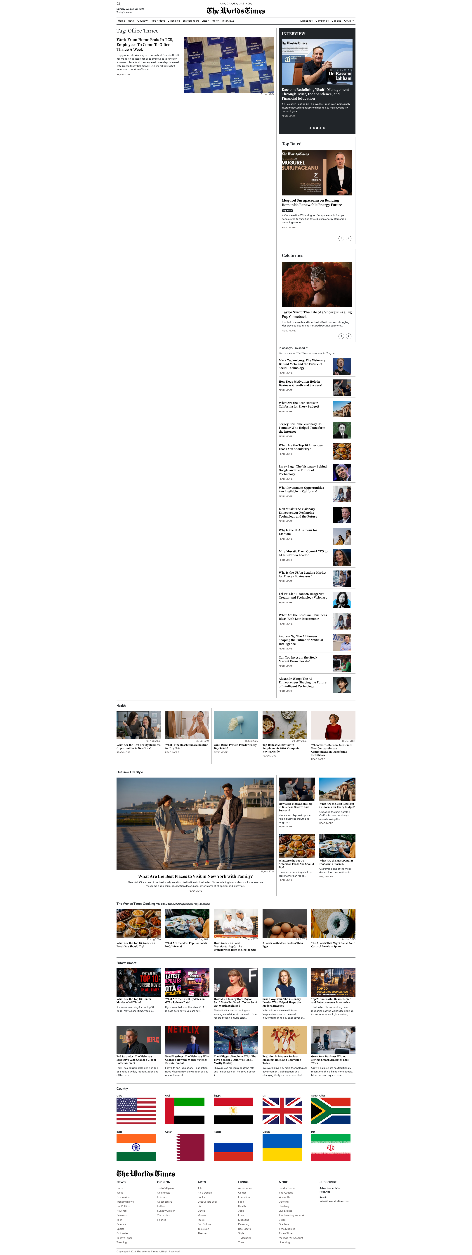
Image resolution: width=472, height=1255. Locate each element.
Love (241, 1215)
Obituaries (122, 1233)
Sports (120, 1229)
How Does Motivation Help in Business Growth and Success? (300, 383)
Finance (161, 1220)
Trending (122, 1242)
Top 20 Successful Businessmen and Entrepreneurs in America (331, 1000)
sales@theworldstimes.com (335, 1201)
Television (203, 1229)
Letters (161, 1206)
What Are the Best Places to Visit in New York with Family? (195, 876)
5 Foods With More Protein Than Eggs (283, 944)
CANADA (232, 4)
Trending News (125, 1202)
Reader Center (287, 1188)
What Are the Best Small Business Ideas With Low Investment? (303, 617)
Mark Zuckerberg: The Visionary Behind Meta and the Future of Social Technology (302, 364)
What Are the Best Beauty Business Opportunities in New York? (139, 746)
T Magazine (244, 1238)
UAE (241, 4)
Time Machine (287, 1229)
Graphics (284, 1224)
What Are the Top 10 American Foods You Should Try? (301, 447)
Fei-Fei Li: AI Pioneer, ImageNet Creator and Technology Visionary (303, 596)
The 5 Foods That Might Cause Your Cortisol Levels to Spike (333, 944)
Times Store (286, 1233)
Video (282, 1220)
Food (241, 1202)
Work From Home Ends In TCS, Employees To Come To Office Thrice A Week (145, 44)
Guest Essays (164, 1202)
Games (242, 1193)
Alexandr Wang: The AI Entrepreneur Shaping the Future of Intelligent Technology (303, 682)
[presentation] (341, 238)
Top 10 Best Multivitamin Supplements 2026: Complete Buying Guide (281, 748)
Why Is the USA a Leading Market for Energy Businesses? (302, 574)
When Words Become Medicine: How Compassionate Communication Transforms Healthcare (331, 750)
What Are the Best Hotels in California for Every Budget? (299, 405)
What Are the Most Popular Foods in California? (336, 862)
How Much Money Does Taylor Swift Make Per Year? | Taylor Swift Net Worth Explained (235, 1002)
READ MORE (123, 75)
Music (201, 1220)
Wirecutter (285, 1197)
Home (120, 1188)
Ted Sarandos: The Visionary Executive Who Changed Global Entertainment (136, 1060)
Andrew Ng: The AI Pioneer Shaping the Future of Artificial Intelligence (301, 640)
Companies (322, 21)
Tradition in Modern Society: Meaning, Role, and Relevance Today (282, 1060)
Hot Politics (123, 1206)
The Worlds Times (147, 1252)
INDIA (248, 4)
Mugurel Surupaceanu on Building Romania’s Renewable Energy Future (312, 202)
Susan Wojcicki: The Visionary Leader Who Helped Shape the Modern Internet (282, 1002)
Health (242, 1206)
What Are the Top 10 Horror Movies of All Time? (134, 1000)
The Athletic (286, 1193)
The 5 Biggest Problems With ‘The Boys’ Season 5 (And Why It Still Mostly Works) (235, 1060)
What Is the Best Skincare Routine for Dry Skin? (186, 746)
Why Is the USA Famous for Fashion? (298, 532)
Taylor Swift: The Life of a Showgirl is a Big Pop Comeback (317, 314)
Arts (200, 1188)
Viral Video (163, 1215)
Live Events (285, 1211)
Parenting (243, 1224)
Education (244, 1197)
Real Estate (244, 1229)
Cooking (336, 21)
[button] (310, 128)
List (200, 1206)
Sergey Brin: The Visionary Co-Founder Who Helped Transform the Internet (302, 428)
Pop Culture (204, 1224)
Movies (202, 1215)
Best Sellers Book (207, 1202)
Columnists (163, 1193)
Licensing (284, 1242)
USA (223, 4)
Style (241, 1233)
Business (121, 1215)
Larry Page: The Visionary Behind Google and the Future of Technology (303, 470)
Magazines (306, 21)
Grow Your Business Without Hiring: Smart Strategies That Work (329, 1060)
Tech (119, 1220)
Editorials (162, 1197)
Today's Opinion (166, 1188)
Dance (201, 1211)
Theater (202, 1233)
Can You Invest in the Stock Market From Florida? (298, 659)
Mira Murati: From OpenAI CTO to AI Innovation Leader (303, 553)
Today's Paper (124, 1238)
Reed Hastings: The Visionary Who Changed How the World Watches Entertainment (187, 1060)
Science (121, 1224)
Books (201, 1197)
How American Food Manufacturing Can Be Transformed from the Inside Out (235, 946)
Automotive (245, 1188)
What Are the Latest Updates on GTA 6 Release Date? (185, 1000)
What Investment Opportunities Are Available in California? (301, 490)
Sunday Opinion (166, 1211)
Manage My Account (291, 1238)
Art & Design (205, 1193)
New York (122, 1211)
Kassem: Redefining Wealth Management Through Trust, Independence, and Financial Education (315, 94)
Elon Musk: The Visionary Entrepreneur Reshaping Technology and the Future (298, 513)
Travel (241, 1242)
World (120, 1193)
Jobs (241, 1211)
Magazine (243, 1220)
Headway (284, 1206)
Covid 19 (349, 21)
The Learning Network (291, 1215)
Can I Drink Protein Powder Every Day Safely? (235, 746)
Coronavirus (123, 1197)
